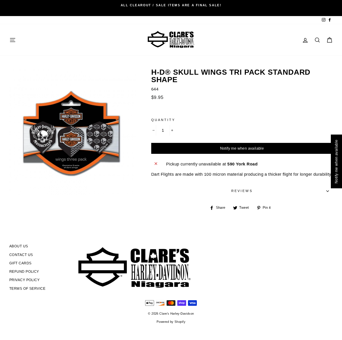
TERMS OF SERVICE (27, 288)
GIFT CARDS (20, 263)
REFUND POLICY (24, 271)
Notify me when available (242, 148)
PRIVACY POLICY (24, 280)
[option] (171, 5)
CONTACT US (21, 255)
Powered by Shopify (171, 321)
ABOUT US (18, 246)
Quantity (163, 120)
